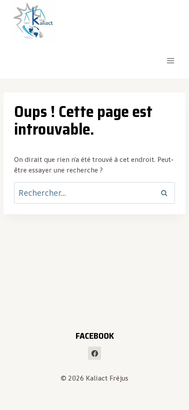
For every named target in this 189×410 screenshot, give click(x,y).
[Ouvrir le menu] (170, 61)
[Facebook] (94, 353)
